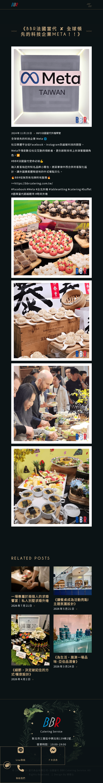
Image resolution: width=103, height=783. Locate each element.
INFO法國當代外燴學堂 (48, 133)
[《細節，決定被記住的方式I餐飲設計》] (30, 640)
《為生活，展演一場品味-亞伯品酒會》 (71, 659)
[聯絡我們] (20, 768)
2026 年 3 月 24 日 (64, 666)
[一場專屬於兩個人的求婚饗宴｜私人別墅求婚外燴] (30, 579)
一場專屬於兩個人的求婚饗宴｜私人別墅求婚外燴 (30, 598)
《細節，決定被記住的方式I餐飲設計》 (30, 672)
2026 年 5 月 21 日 (64, 608)
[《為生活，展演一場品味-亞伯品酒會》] (73, 634)
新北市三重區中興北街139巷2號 (51, 738)
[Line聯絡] (20, 750)
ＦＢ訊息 (53, 760)
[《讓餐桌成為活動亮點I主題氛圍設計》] (73, 580)
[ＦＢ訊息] (53, 750)
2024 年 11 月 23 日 (21, 133)
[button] (7, 765)
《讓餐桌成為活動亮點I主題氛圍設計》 (71, 602)
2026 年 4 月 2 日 (21, 679)
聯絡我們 (20, 778)
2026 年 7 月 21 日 (21, 605)
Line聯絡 (20, 760)
